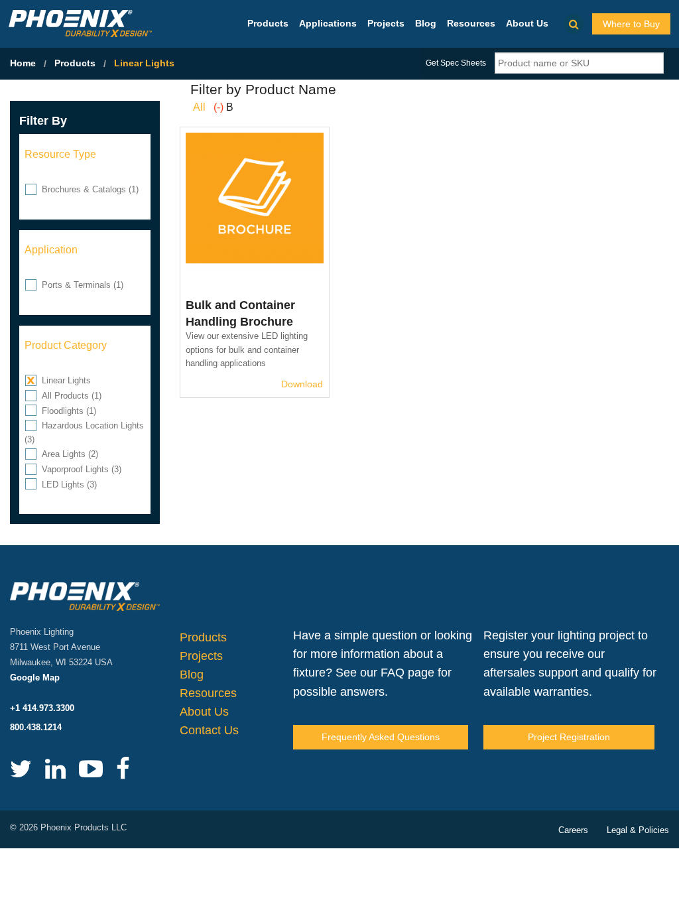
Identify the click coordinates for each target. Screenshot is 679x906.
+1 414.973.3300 (42, 708)
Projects (385, 23)
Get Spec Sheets (456, 63)
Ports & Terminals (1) (82, 285)
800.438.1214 (36, 727)
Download (302, 384)
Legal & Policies (638, 830)
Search (574, 24)
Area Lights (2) (70, 454)
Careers (573, 830)
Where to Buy (631, 24)
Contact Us (209, 730)
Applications (328, 23)
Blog (425, 23)
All (199, 107)
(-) (220, 107)
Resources (471, 23)
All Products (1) (71, 396)
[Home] (80, 23)
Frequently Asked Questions (381, 737)
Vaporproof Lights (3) (81, 469)
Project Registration (569, 737)
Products (267, 23)
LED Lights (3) (69, 484)
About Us (527, 23)
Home (23, 63)
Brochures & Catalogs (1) (90, 189)
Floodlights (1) (69, 411)
